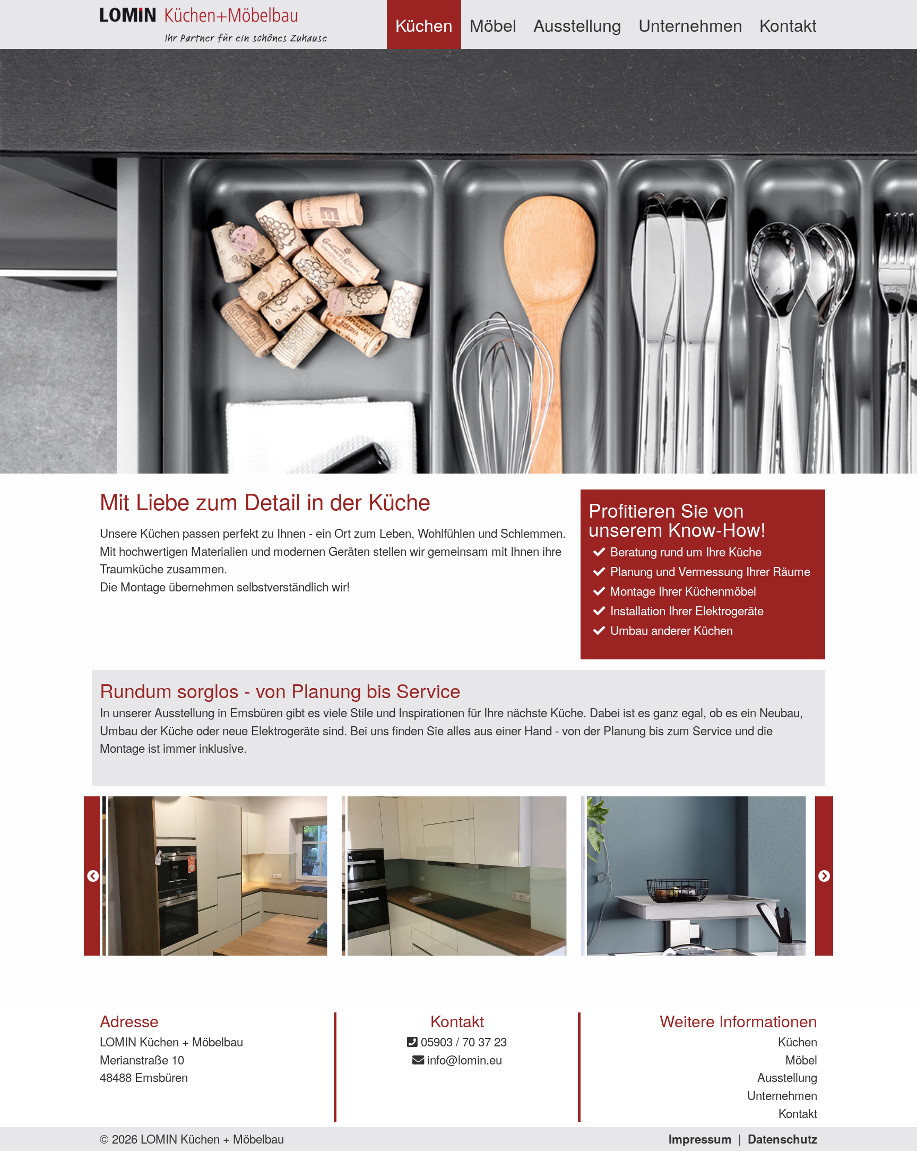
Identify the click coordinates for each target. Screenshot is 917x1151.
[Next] (824, 876)
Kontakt (788, 24)
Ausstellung (577, 24)
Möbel (493, 24)
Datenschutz (782, 1138)
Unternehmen (690, 24)
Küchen (424, 24)
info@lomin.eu (463, 1059)
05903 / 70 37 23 (462, 1041)
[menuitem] (424, 24)
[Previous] (93, 876)
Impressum (700, 1138)
